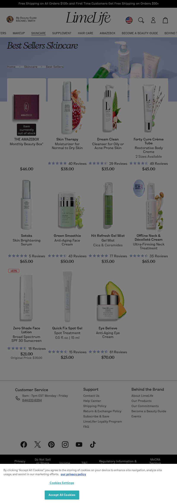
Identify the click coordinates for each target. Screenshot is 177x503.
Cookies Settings (62, 482)
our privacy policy (73, 474)
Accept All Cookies (62, 494)
